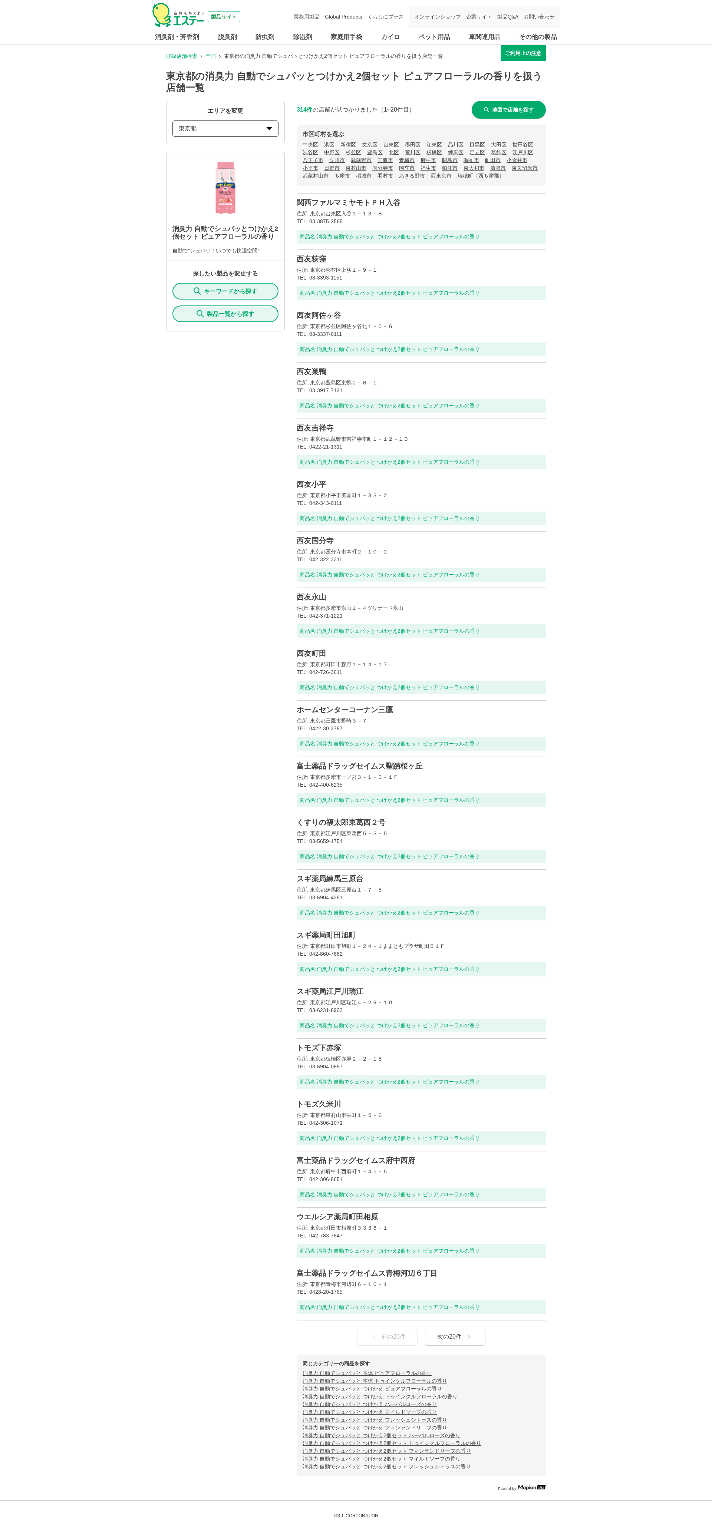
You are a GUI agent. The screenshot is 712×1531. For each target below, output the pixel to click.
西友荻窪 (311, 259)
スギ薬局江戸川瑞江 (330, 991)
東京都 (188, 128)
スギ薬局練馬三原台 (330, 878)
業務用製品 (307, 17)
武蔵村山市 (316, 176)
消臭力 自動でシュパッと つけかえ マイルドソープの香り (370, 1412)
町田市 (493, 160)
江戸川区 (522, 152)
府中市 (428, 160)
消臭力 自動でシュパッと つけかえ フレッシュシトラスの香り (375, 1420)
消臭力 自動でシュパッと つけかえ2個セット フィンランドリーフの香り (387, 1451)
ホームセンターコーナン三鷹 (345, 709)
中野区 (332, 152)
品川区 (456, 145)
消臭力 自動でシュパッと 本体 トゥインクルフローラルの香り (375, 1381)
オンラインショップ (437, 17)
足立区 (477, 152)
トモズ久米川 (319, 1104)
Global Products (343, 17)
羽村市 (385, 176)
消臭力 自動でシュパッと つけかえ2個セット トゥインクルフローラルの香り (392, 1443)
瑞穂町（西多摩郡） (481, 176)
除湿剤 (302, 36)
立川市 (337, 160)
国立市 (407, 168)
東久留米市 (525, 168)
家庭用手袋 (346, 36)
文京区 (370, 145)
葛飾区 (499, 152)
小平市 (310, 168)
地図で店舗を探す (513, 110)
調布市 (471, 160)
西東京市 (441, 176)
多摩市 (342, 176)
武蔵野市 (361, 160)
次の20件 (449, 1336)
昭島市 (450, 160)
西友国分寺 (315, 540)
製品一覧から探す (230, 314)
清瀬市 (498, 168)
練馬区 (456, 152)
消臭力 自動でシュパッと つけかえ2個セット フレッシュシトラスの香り (387, 1466)
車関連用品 (485, 36)
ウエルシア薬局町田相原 (337, 1217)
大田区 (499, 145)
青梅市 (407, 160)
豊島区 (375, 152)
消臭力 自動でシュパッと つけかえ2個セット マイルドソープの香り (382, 1459)
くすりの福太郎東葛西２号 (341, 822)
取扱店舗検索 (181, 56)
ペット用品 (434, 36)
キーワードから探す (230, 291)
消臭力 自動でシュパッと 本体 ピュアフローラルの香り (367, 1373)
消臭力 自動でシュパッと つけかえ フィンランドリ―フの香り (375, 1428)
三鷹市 (385, 160)
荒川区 (413, 152)
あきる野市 (412, 176)
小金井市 (517, 160)
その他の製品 (538, 36)
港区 (329, 145)
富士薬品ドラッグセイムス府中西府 (356, 1160)
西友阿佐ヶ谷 (319, 315)
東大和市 (474, 168)
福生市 (428, 168)
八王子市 (313, 160)
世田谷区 (522, 145)
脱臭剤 (227, 36)
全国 (210, 56)
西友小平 (311, 484)
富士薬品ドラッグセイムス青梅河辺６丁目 (367, 1273)
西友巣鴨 (311, 371)
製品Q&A (507, 17)
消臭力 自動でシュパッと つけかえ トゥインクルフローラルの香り (380, 1396)
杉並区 (353, 152)
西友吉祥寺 (315, 428)
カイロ (390, 36)
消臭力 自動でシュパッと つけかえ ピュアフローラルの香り (372, 1389)
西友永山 (311, 597)
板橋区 (434, 152)
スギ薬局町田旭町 (326, 935)
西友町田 (311, 653)
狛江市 (450, 168)
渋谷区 (310, 152)
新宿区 (348, 145)
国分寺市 (382, 168)
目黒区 (477, 145)
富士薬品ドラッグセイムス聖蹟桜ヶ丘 (360, 766)
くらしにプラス (385, 17)
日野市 (332, 168)
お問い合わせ (539, 17)
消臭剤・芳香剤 (177, 36)
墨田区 (413, 145)
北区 (394, 152)
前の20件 (393, 1336)
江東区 (434, 145)
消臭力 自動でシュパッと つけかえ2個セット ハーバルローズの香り (382, 1435)
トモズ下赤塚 (319, 1048)
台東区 (391, 145)
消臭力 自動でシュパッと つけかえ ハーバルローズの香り (370, 1404)
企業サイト (479, 17)
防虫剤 (265, 36)
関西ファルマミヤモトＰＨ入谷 (348, 202)
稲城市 (364, 176)
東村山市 (356, 168)
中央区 (310, 145)
